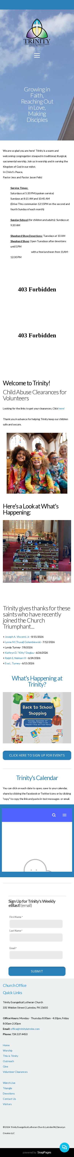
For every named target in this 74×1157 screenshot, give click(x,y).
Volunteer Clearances (15, 1071)
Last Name (15, 930)
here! (61, 408)
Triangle (7, 1088)
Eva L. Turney (12, 663)
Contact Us (9, 1098)
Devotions (9, 1093)
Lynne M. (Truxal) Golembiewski (23, 642)
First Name (15, 917)
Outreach (8, 1061)
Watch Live (9, 1082)
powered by (37, 1152)
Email (12, 948)
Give (5, 1066)
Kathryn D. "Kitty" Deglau (19, 652)
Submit (37, 971)
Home (6, 1045)
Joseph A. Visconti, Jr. (17, 636)
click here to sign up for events (37, 755)
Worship (8, 1050)
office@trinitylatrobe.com (25, 1028)
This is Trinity (10, 1055)
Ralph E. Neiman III (15, 658)
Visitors (7, 1104)
